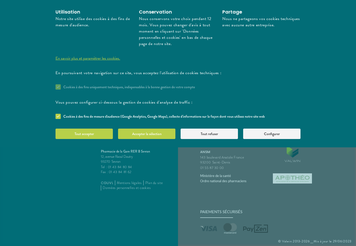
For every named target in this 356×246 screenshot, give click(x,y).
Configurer (272, 133)
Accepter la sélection (147, 133)
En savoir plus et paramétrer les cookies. (88, 58)
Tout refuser (209, 133)
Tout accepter (84, 133)
